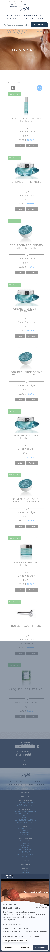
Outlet (25, 856)
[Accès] (18, 32)
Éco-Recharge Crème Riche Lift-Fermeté (26, 373)
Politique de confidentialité (14, 941)
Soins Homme (25, 851)
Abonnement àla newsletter (27, 743)
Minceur (25, 817)
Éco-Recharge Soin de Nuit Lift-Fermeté (26, 500)
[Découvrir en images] (9, 32)
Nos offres (25, 796)
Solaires (25, 853)
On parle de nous (24, 753)
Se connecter (29, 33)
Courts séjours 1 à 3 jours (25, 802)
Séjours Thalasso (25, 800)
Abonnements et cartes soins (25, 821)
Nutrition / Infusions (25, 854)
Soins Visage (25, 843)
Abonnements (25, 832)
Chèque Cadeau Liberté (25, 805)
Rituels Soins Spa (25, 849)
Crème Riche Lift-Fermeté (26, 310)
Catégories (25, 872)
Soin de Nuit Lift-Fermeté (26, 436)
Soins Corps (25, 845)
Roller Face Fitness (26, 626)
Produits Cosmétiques (25, 838)
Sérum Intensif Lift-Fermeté (26, 119)
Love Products (25, 840)
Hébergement (25, 865)
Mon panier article (40, 32)
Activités (25, 827)
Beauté (25, 815)
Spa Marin (25, 830)
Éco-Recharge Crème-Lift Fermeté (26, 246)
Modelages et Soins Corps (25, 813)
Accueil (11, 82)
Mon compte (29, 30)
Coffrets (25, 842)
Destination (25, 792)
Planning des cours (25, 828)
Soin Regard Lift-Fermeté (26, 563)
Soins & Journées (25, 810)
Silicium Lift (19, 82)
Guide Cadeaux (25, 860)
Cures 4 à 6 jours (25, 804)
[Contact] (14, 32)
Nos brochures (24, 751)
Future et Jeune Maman (25, 819)
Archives (25, 871)
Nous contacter (23, 755)
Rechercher (39, 25)
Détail (20, 146)
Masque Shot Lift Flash (26, 689)
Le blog (25, 869)
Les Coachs (25, 834)
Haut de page (25, 762)
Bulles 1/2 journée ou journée (25, 812)
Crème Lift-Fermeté (26, 182)
